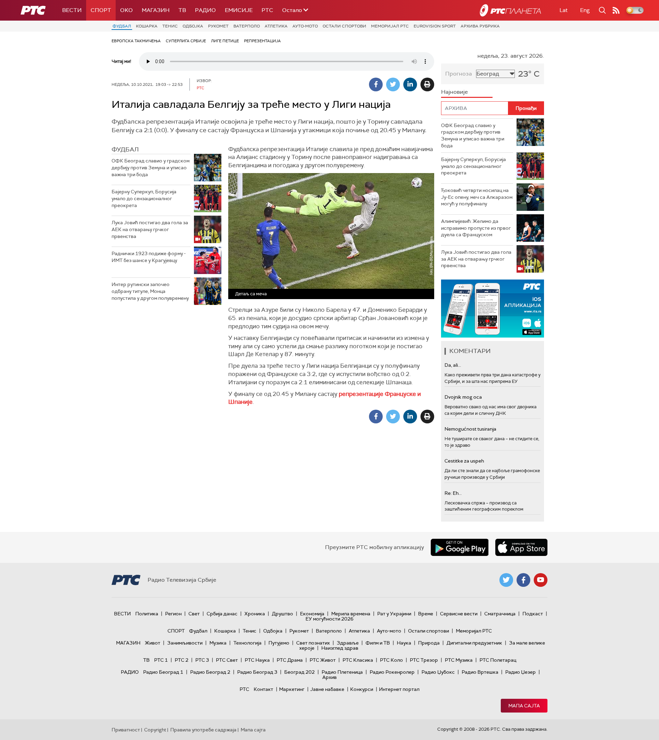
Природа (429, 643)
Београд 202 (299, 672)
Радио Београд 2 (210, 672)
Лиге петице (225, 40)
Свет (194, 614)
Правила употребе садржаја (203, 730)
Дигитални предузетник (474, 643)
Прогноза (458, 73)
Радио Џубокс (438, 672)
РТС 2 (181, 660)
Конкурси (361, 689)
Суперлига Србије (186, 40)
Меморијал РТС (390, 26)
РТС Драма (290, 660)
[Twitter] (393, 84)
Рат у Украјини (394, 614)
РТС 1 (161, 660)
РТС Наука (257, 660)
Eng (585, 10)
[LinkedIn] (410, 84)
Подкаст (532, 614)
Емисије (239, 10)
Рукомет (218, 26)
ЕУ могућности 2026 (329, 619)
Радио (205, 10)
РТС (267, 10)
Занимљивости (185, 643)
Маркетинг (291, 689)
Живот (152, 643)
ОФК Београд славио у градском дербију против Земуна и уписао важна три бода (150, 167)
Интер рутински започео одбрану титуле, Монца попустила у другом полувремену (150, 291)
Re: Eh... (453, 493)
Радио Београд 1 (163, 672)
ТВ (182, 10)
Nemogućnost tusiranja (470, 429)
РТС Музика (459, 660)
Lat (563, 10)
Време (425, 614)
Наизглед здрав (339, 648)
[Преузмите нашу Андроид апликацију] (459, 547)
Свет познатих (313, 643)
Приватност (126, 730)
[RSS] (616, 10)
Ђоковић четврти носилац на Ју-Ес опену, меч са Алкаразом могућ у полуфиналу (476, 197)
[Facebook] (376, 84)
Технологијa (247, 643)
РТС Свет (227, 660)
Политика (146, 614)
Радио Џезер (520, 672)
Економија (312, 614)
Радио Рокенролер (392, 672)
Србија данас (222, 614)
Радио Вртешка (480, 672)
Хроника (254, 614)
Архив (329, 677)
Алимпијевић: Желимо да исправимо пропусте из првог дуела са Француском (476, 228)
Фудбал (122, 26)
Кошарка (147, 26)
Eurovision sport (435, 26)
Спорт (101, 10)
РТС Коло (391, 660)
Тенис (170, 26)
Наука (404, 643)
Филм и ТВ (378, 643)
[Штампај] (427, 84)
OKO (126, 10)
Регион (173, 614)
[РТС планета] (510, 10)
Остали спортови (344, 26)
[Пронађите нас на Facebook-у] (523, 580)
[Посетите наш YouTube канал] (540, 580)
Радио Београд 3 (257, 672)
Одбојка (193, 26)
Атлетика (276, 26)
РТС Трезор (424, 660)
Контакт (263, 689)
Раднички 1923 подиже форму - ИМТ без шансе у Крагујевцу (149, 256)
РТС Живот (323, 660)
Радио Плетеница (342, 672)
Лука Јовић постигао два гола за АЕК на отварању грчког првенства (150, 229)
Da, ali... (452, 365)
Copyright (155, 730)
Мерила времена (350, 614)
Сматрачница (500, 614)
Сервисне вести (458, 614)
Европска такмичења (136, 40)
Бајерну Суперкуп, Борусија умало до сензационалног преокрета (144, 198)
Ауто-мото (305, 26)
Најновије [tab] (454, 91)
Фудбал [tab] (125, 149)
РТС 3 (202, 660)
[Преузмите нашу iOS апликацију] (521, 547)
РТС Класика (358, 660)
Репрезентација (262, 40)
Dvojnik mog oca (463, 397)
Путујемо (278, 643)
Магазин (156, 10)
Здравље (348, 643)
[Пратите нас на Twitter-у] (506, 580)
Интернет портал (399, 689)
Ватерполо (246, 26)
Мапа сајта (524, 706)
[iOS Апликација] (492, 309)
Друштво (282, 614)
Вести (72, 10)
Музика (218, 643)
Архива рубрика (480, 26)
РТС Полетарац (497, 660)
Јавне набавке (327, 689)
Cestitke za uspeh (464, 461)
